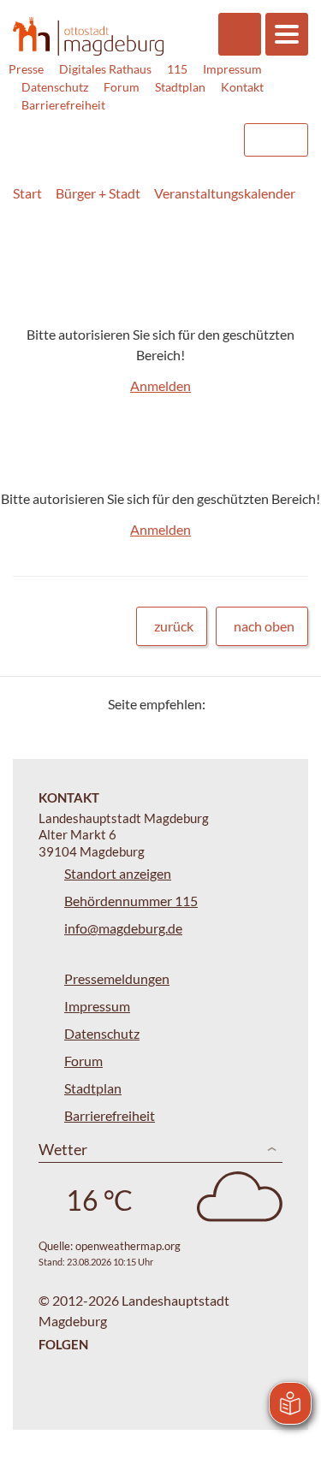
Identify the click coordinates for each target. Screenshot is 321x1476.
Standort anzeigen (117, 873)
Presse (26, 69)
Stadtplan (180, 87)
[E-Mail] (267, 704)
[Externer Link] (90, 131)
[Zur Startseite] (88, 36)
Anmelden (160, 385)
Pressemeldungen (116, 978)
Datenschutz (54, 87)
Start (27, 193)
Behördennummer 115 (131, 900)
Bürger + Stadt (98, 193)
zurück (173, 626)
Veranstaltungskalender (224, 193)
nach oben (264, 626)
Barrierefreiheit (63, 105)
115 (177, 69)
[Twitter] (225, 704)
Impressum (232, 69)
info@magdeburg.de (123, 928)
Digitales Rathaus (105, 69)
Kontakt (242, 87)
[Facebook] (246, 704)
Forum (122, 87)
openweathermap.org (128, 1246)
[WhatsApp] (289, 704)
